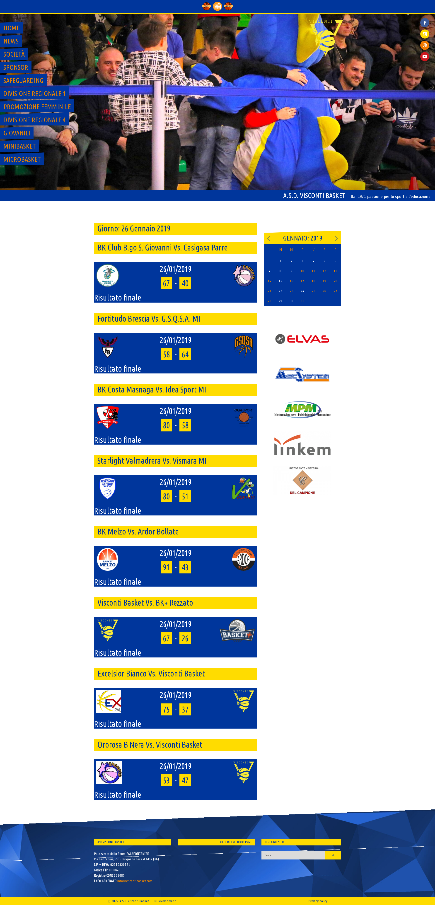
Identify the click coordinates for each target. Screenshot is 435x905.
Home (11, 28)
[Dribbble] (424, 45)
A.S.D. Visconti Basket (314, 195)
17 (302, 281)
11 (313, 271)
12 (324, 271)
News (11, 41)
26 (324, 291)
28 (269, 301)
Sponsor (15, 67)
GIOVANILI (16, 133)
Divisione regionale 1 (34, 93)
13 (335, 271)
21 (269, 291)
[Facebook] (424, 19)
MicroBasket (22, 159)
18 (313, 281)
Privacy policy (317, 901)
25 (313, 291)
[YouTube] (424, 56)
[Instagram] (424, 34)
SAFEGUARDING (23, 80)
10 (302, 271)
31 (302, 301)
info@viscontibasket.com (134, 881)
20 (335, 281)
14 (269, 281)
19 (324, 281)
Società (14, 54)
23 (291, 291)
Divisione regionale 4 (34, 120)
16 (291, 281)
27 (335, 291)
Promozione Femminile (37, 107)
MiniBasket (19, 146)
